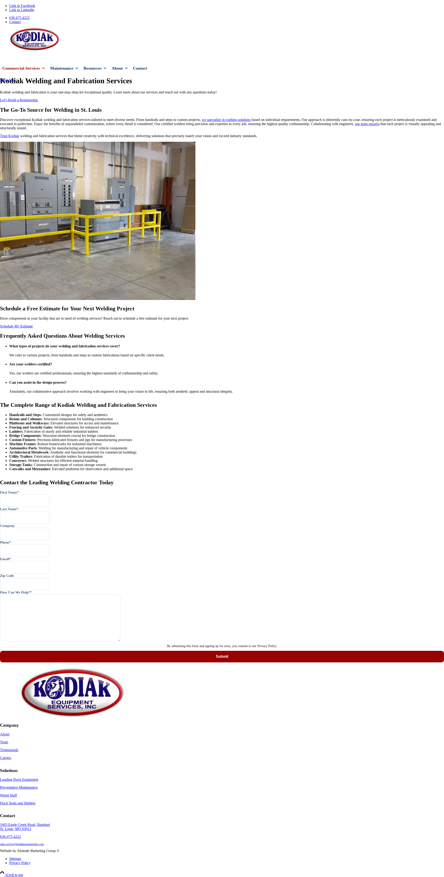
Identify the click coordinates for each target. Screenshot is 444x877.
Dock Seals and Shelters (17, 803)
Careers (5, 758)
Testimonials (9, 750)
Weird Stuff (8, 795)
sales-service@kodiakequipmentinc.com (22, 844)
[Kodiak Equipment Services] (34, 50)
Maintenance (61, 68)
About (117, 68)
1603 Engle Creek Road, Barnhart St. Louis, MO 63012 (25, 827)
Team (4, 742)
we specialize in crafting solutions (226, 120)
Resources (92, 68)
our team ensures (367, 124)
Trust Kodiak (9, 136)
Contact (15, 22)
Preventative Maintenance (19, 787)
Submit (222, 656)
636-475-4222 (10, 837)
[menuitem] (226, 18)
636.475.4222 (19, 18)
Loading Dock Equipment (19, 779)
